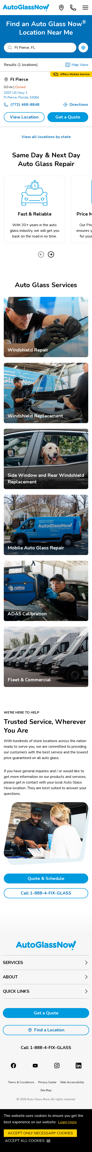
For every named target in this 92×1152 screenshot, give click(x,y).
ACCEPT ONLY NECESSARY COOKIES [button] (40, 1133)
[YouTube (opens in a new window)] (35, 1065)
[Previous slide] (41, 254)
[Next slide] (51, 254)
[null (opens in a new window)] (78, 1065)
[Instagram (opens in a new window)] (57, 1065)
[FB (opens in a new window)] (13, 1065)
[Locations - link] (61, 7)
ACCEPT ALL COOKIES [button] (25, 1140)
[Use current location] (83, 48)
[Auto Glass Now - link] (26, 7)
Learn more (67, 1122)
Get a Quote (67, 117)
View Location (24, 117)
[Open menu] (85, 7)
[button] (46, 1048)
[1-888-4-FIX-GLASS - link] (73, 7)
